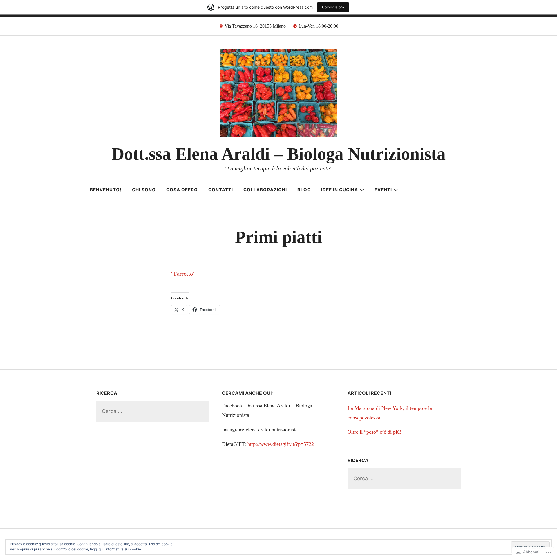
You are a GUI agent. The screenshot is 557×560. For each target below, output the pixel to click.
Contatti (220, 189)
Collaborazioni (265, 189)
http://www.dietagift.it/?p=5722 (280, 444)
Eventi (383, 189)
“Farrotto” (183, 273)
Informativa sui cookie (123, 549)
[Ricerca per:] (152, 411)
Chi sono (144, 189)
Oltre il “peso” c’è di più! (375, 432)
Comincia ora (333, 7)
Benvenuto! (106, 189)
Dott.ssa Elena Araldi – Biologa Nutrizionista (279, 153)
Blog (304, 189)
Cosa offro (182, 189)
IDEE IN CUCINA (339, 189)
